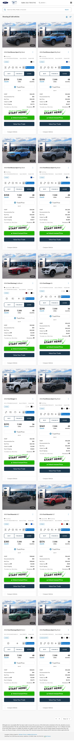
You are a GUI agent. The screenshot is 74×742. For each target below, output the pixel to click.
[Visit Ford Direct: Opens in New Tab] (47, 736)
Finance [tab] (19, 73)
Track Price (20, 87)
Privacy (25, 734)
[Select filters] (67, 16)
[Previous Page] (56, 718)
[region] (19, 98)
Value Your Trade (19, 124)
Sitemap (20, 734)
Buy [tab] (9, 73)
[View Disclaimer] (20, 67)
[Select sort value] (70, 16)
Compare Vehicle (12, 132)
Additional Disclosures (32, 734)
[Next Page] (59, 718)
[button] (34, 35)
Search (66, 9)
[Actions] (32, 52)
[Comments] (23, 67)
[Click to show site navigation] (71, 3)
